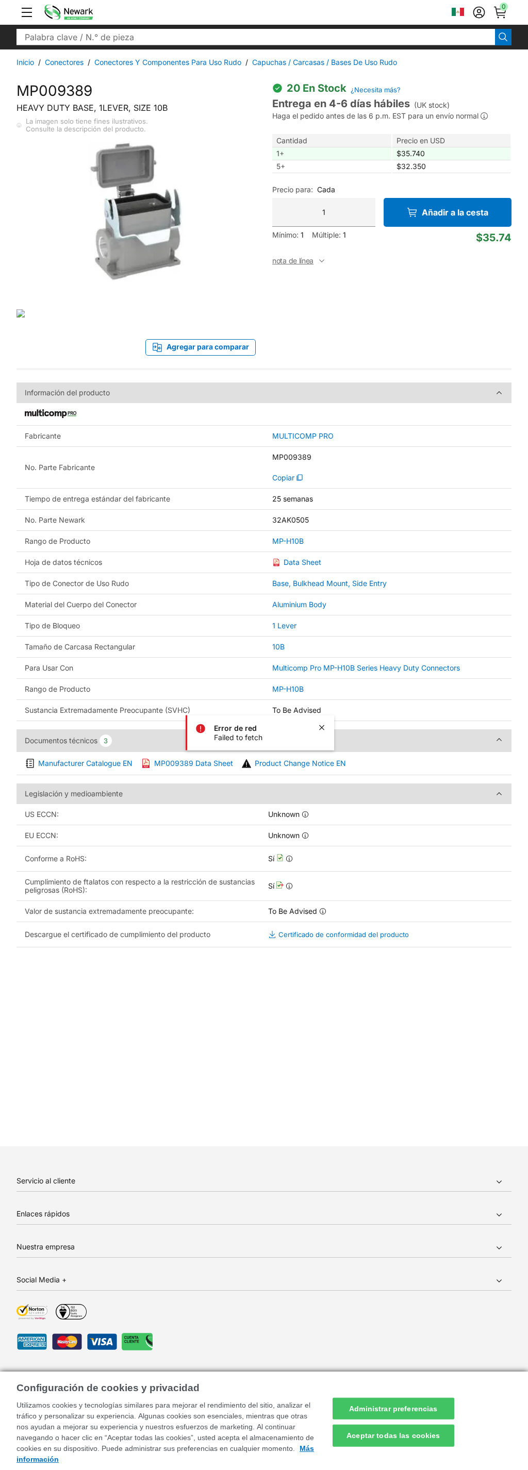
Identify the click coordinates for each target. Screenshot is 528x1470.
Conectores (64, 62)
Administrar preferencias (393, 1408)
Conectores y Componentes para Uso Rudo (167, 62)
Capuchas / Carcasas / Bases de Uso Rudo (324, 62)
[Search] (503, 37)
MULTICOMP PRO (303, 436)
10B (278, 646)
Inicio (25, 62)
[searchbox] (255, 37)
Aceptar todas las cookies (393, 1435)
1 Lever (284, 625)
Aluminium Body (299, 604)
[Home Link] (84, 12)
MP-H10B (288, 541)
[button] (27, 12)
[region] (264, 1421)
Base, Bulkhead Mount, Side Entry (329, 583)
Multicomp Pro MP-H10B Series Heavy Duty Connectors (366, 667)
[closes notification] (321, 727)
